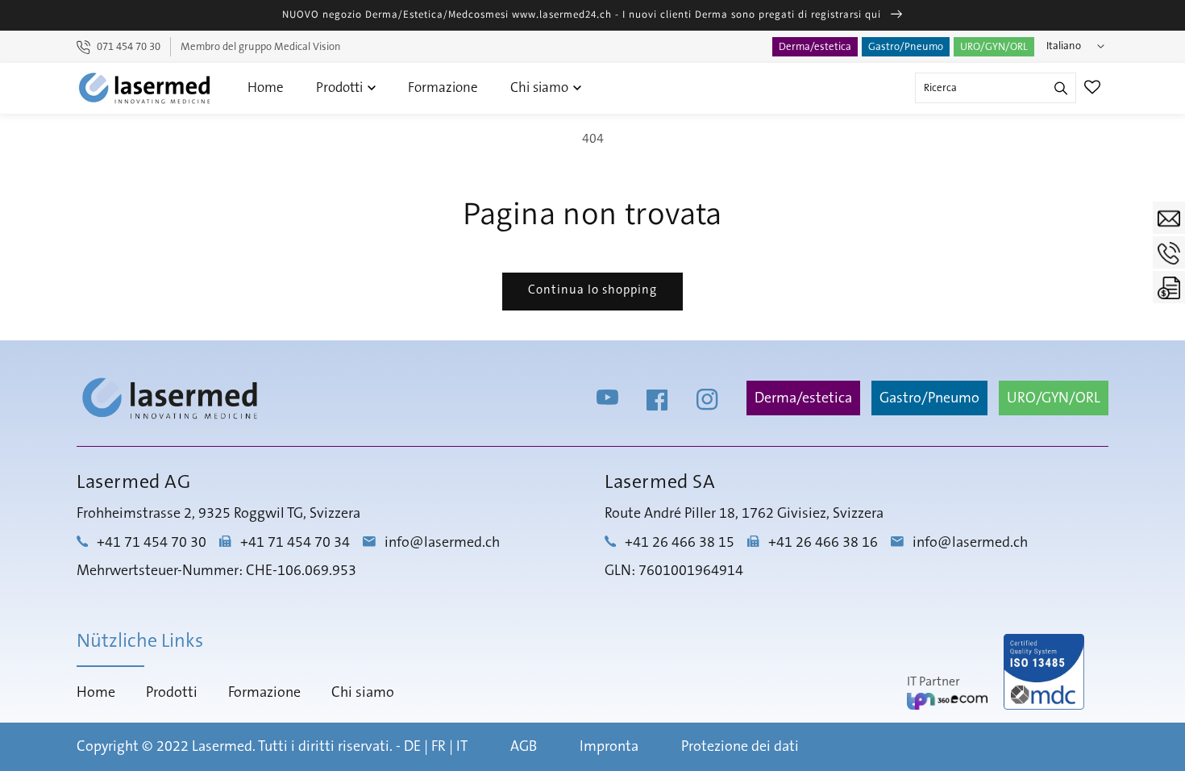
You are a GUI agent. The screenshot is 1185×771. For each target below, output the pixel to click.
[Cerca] (1060, 87)
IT (462, 747)
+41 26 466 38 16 (823, 543)
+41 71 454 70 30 (151, 543)
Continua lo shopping (592, 290)
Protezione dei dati (740, 747)
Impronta (609, 747)
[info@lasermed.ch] (1169, 218)
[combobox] (995, 87)
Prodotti (341, 87)
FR (438, 747)
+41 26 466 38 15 (679, 543)
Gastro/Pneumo (905, 46)
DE (412, 747)
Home (265, 87)
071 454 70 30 (128, 47)
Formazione (443, 87)
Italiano (1063, 46)
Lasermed (222, 747)
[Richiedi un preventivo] (1169, 287)
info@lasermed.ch (442, 543)
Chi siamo (541, 87)
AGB (523, 747)
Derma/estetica (815, 46)
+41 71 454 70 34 (295, 543)
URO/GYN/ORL (994, 46)
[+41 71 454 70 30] (1169, 252)
